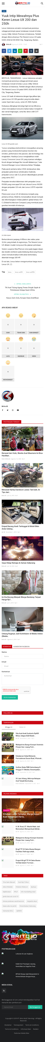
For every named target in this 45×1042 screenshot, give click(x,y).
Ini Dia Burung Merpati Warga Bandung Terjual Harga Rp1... (21, 598)
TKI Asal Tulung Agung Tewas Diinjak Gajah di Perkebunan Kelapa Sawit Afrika (22, 289)
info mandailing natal (28, 892)
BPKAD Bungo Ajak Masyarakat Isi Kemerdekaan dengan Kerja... (27, 975)
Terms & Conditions (32, 1025)
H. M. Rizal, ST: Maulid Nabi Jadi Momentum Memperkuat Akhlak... (28, 828)
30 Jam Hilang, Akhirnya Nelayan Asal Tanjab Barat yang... (28, 780)
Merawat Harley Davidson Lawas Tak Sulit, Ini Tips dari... (21, 491)
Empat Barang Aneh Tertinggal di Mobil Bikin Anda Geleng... (20, 527)
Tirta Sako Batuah (9, 882)
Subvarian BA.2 (8, 911)
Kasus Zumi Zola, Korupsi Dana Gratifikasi (22, 298)
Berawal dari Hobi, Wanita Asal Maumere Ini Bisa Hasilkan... (22, 454)
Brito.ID (8, 44)
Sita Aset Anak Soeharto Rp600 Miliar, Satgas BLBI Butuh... (27, 735)
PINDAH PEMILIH (22, 887)
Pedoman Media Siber (21, 1033)
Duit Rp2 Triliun (23, 882)
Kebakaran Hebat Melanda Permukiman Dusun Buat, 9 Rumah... (29, 757)
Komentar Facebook (22, 646)
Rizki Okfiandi (6, 459)
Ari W (3, 532)
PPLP (16, 892)
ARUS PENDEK (8, 887)
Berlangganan (35, 1007)
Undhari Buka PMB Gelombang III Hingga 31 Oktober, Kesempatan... (28, 768)
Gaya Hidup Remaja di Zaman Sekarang (18, 563)
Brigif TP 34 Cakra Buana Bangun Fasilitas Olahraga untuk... (28, 850)
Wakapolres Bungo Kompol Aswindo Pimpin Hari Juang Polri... (29, 746)
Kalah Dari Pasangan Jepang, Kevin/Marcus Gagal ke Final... (26, 965)
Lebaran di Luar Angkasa (24, 954)
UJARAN (19, 911)
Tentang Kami (18, 1025)
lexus (9, 272)
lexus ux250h (30, 272)
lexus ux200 (19, 272)
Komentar (7, 646)
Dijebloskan (7, 892)
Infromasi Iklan (26, 1029)
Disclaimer (8, 1025)
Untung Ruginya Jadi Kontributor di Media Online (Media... (22, 635)
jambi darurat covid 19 (10, 896)
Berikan (33, 887)
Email (4, 662)
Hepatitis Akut (32, 901)
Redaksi (35, 1029)
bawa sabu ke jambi (9, 906)
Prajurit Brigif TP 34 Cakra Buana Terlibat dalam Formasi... (28, 862)
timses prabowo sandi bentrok (13, 901)
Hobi (4, 11)
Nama (4, 652)
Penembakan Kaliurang (28, 906)
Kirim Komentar (10, 697)
